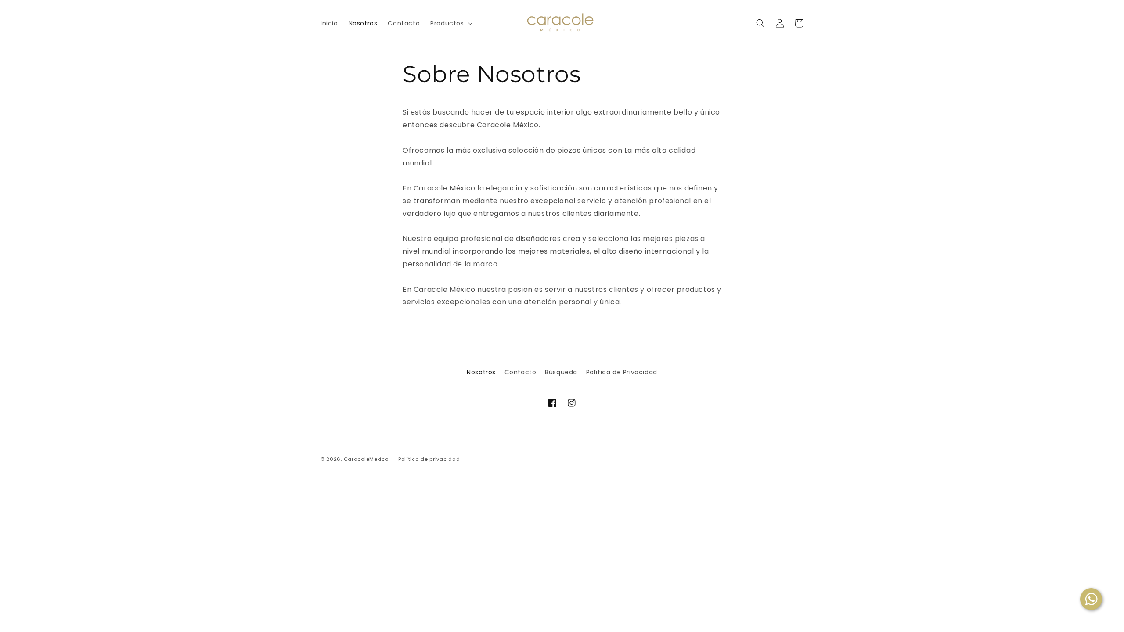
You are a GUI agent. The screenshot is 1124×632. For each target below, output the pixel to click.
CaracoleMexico (366, 459)
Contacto (520, 372)
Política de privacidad (429, 459)
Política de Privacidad (621, 372)
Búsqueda (561, 372)
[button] (450, 23)
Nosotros (481, 372)
